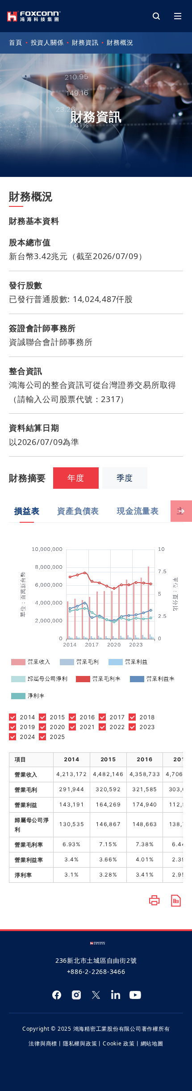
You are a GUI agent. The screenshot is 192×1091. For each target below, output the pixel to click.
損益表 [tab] (26, 511)
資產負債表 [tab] (78, 511)
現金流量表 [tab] (138, 511)
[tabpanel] (96, 703)
